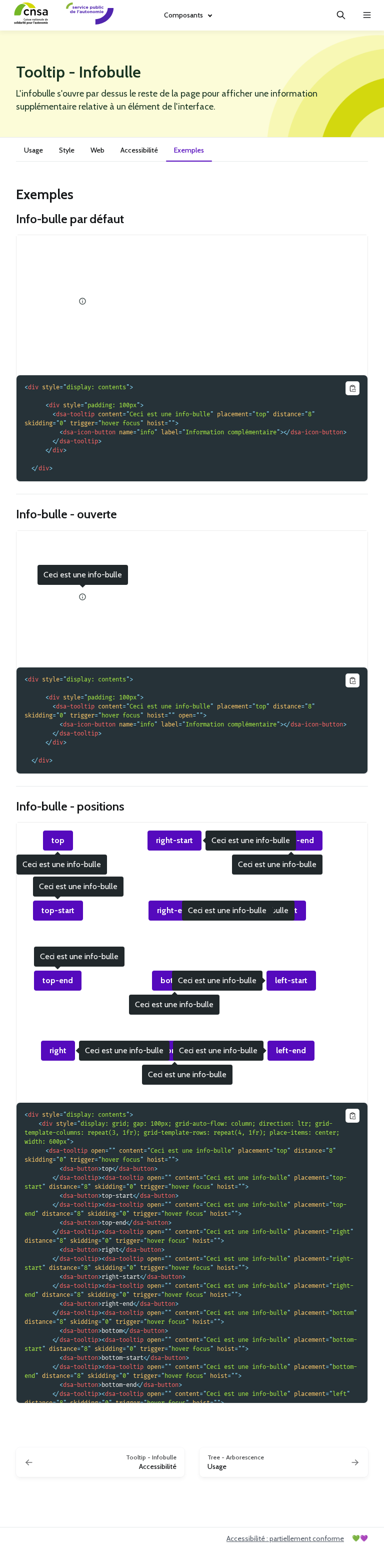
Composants (183, 15)
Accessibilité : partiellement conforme (285, 1538)
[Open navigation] (367, 15)
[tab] (33, 152)
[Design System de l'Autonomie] (87, 15)
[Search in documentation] (341, 15)
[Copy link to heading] (11, 193)
